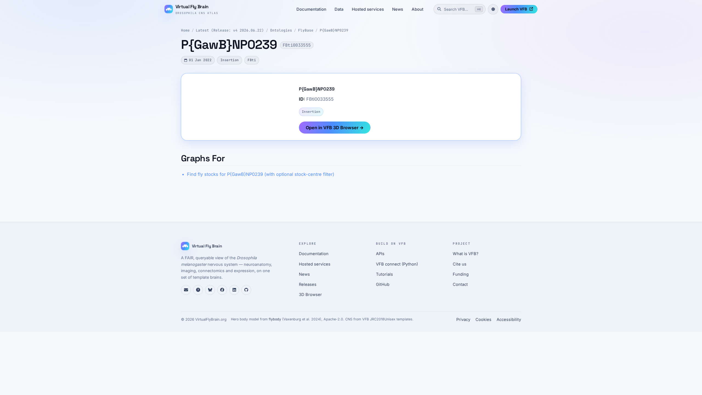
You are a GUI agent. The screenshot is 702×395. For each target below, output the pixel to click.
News (397, 9)
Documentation (311, 9)
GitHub (382, 284)
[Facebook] (222, 290)
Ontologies (281, 30)
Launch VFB (516, 9)
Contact (460, 284)
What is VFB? (466, 253)
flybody (275, 319)
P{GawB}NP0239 (334, 30)
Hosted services (368, 9)
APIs (380, 253)
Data (339, 9)
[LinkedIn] (234, 290)
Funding (461, 274)
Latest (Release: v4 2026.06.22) (230, 30)
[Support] (186, 290)
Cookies (483, 319)
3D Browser (310, 294)
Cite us (459, 264)
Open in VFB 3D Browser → (335, 127)
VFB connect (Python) (397, 264)
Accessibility (509, 319)
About (417, 9)
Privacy (463, 319)
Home (185, 30)
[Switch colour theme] (493, 9)
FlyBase (305, 30)
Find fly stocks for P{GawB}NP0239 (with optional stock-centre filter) (260, 174)
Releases (307, 284)
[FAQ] (198, 290)
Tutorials (384, 274)
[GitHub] (246, 290)
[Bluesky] (210, 290)
